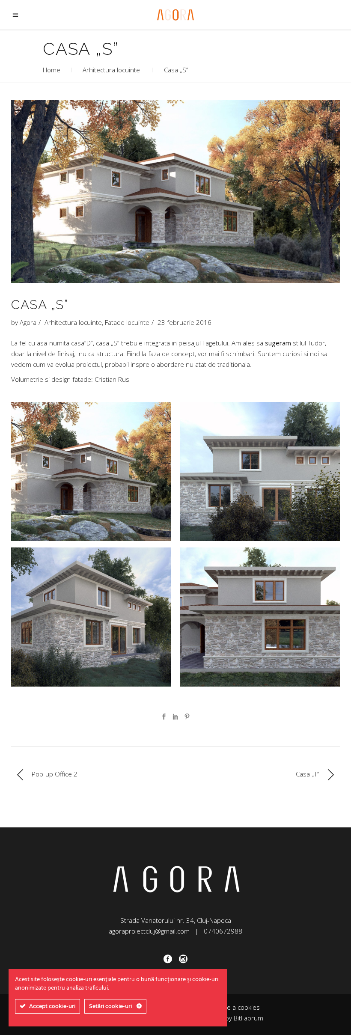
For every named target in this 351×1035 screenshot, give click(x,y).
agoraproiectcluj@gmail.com (149, 931)
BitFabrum (248, 1018)
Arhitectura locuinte (111, 69)
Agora (28, 322)
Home (51, 69)
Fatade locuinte (127, 322)
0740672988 (223, 931)
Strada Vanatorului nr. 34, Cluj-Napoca (175, 920)
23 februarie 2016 (184, 322)
